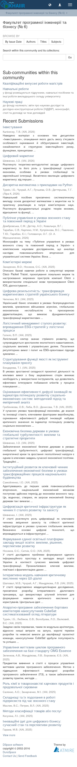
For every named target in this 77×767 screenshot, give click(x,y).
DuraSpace (9, 752)
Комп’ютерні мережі (17, 261)
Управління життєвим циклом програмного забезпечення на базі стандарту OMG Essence (37, 649)
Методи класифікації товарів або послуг (32, 710)
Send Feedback (27, 756)
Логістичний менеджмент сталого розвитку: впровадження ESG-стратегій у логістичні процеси (35, 326)
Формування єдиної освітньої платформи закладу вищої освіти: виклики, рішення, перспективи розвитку (33, 542)
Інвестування (12, 126)
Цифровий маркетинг (18, 155)
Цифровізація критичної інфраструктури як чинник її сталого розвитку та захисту (34, 508)
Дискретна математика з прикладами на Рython (37, 184)
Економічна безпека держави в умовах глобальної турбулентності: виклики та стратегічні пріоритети (31, 434)
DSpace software (13, 744)
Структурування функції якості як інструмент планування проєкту (35, 361)
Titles (43, 41)
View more (9, 735)
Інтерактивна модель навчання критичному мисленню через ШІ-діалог (34, 576)
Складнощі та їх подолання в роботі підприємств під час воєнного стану (29, 699)
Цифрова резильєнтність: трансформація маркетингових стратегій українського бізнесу (36, 292)
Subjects (56, 41)
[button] (50, 4)
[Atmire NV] (64, 749)
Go (70, 57)
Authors (31, 41)
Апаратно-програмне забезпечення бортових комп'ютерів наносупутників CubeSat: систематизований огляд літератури (35, 610)
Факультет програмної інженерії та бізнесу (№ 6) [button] (36, 13)
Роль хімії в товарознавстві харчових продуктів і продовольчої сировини (38, 685)
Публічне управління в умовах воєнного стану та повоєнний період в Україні (36, 219)
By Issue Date (13, 41)
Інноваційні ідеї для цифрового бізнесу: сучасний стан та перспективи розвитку (32, 723)
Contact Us (9, 756)
